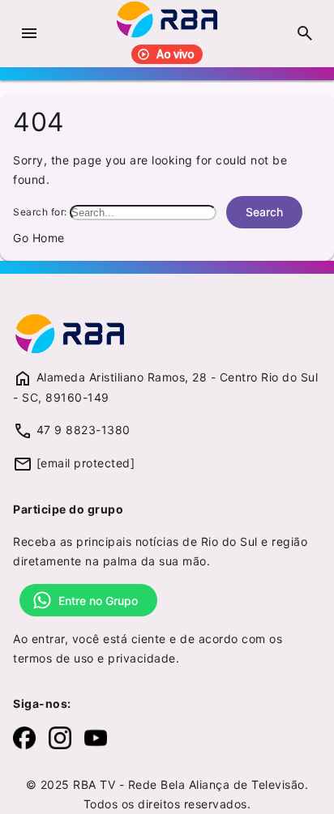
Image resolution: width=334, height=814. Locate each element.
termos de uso (53, 658)
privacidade (142, 658)
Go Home (39, 238)
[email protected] (85, 463)
